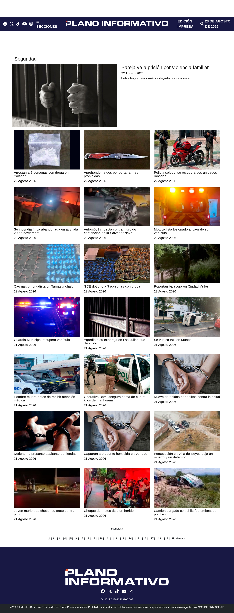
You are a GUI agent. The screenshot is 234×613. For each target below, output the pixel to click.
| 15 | (137, 538)
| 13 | (123, 538)
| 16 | (145, 538)
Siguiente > (178, 538)
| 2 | (53, 538)
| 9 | (94, 538)
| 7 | (83, 538)
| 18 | (159, 538)
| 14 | (130, 538)
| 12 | (115, 538)
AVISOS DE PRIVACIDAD (209, 607)
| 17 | (152, 538)
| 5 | (71, 538)
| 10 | (101, 538)
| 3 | (59, 538)
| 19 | (167, 538)
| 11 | (108, 538)
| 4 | (65, 538)
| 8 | (89, 538)
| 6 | (77, 538)
